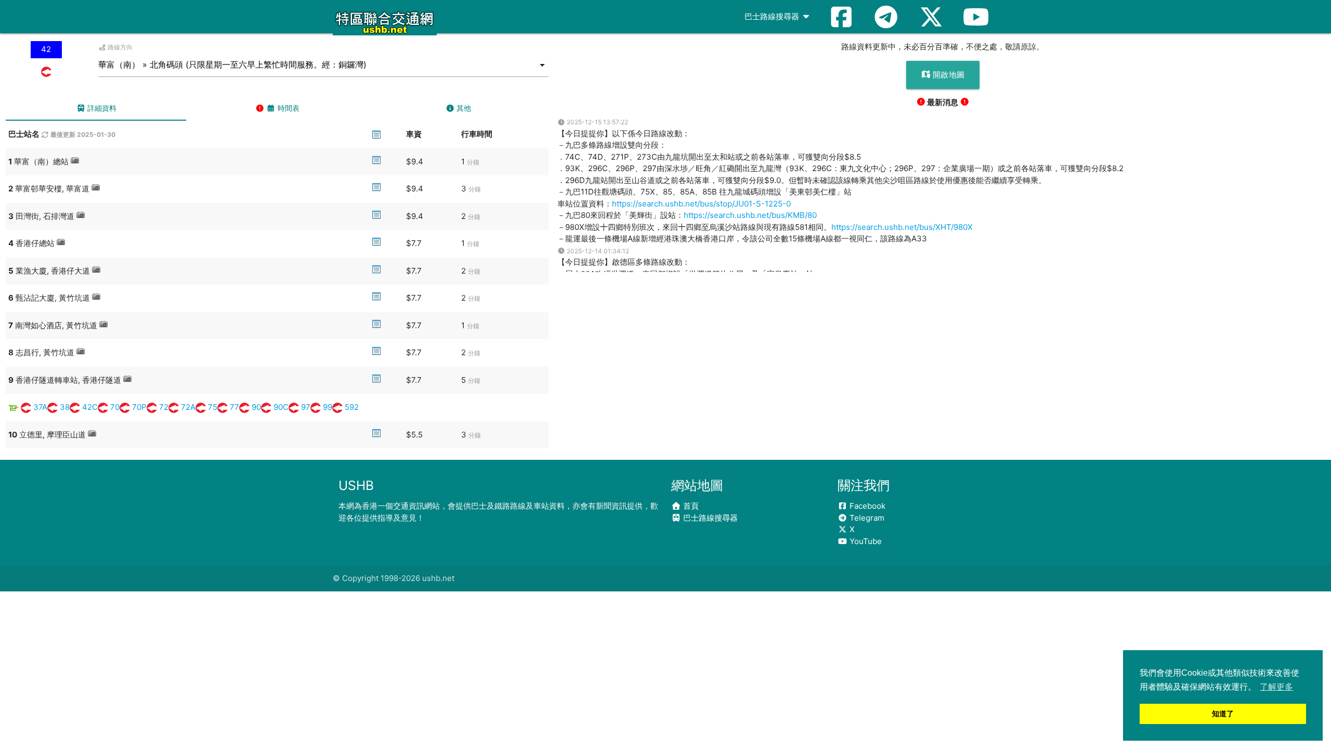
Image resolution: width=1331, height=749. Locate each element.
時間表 (287, 108)
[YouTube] (976, 16)
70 (115, 407)
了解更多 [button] (1276, 686)
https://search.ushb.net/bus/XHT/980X (902, 227)
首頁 (690, 506)
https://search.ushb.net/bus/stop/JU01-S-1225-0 (701, 204)
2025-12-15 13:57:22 (596, 122)
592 (352, 407)
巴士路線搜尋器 (773, 16)
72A (188, 407)
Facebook (866, 506)
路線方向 (119, 47)
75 (212, 407)
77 (234, 407)
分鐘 (473, 162)
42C (90, 407)
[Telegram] (886, 16)
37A (40, 407)
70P (139, 407)
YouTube (864, 541)
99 (327, 407)
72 (163, 407)
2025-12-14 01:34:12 (597, 251)
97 (305, 407)
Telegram (865, 518)
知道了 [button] (1223, 713)
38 (65, 407)
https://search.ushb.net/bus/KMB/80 (750, 215)
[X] (931, 16)
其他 (462, 108)
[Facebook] (841, 16)
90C (281, 407)
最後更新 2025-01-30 (82, 134)
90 (256, 407)
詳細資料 (100, 108)
